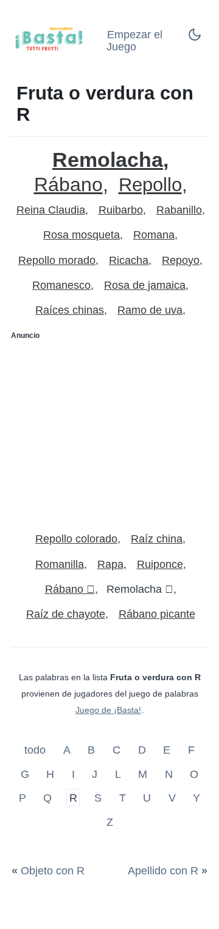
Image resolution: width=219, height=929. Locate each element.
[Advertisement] (109, 431)
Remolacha (107, 160)
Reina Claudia (50, 210)
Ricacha (128, 260)
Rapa (110, 564)
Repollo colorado (76, 539)
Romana (154, 235)
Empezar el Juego (134, 41)
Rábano (68, 185)
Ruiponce (160, 564)
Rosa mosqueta (81, 235)
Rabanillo (179, 210)
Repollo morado (57, 260)
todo (36, 750)
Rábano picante (157, 614)
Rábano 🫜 (70, 589)
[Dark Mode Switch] (195, 38)
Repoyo (181, 260)
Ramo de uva (149, 310)
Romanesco (61, 285)
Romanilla (59, 564)
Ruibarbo (121, 210)
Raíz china (156, 539)
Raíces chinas (69, 310)
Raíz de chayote (65, 614)
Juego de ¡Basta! (108, 710)
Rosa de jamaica (145, 285)
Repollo (150, 185)
